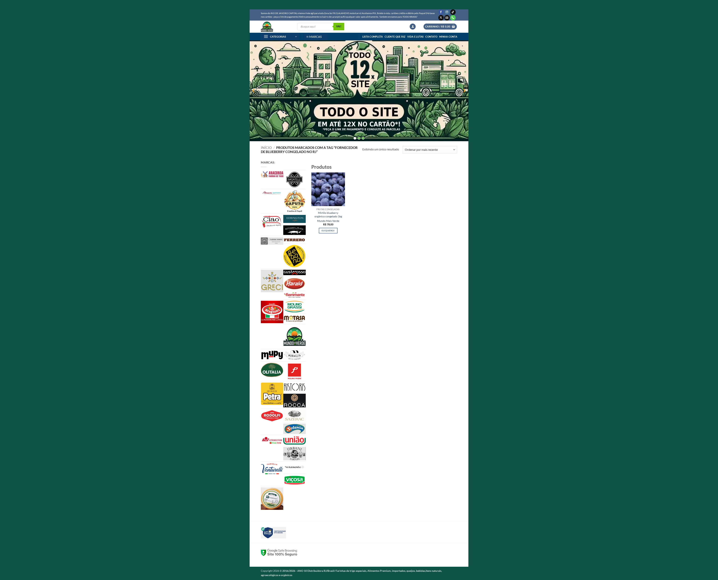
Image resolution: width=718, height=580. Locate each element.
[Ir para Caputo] (294, 201)
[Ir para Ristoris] (294, 386)
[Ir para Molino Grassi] (294, 306)
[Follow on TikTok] (453, 12)
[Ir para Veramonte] (294, 468)
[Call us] (453, 18)
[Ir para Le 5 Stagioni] (272, 312)
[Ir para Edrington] (294, 219)
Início (266, 148)
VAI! (338, 26)
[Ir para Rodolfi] (272, 416)
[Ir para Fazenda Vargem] (272, 241)
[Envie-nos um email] (447, 18)
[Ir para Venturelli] (272, 469)
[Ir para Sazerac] (294, 416)
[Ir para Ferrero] (294, 240)
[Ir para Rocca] (294, 400)
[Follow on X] (441, 18)
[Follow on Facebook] (441, 12)
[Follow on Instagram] (447, 12)
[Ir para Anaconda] (272, 174)
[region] (359, 90)
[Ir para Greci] (272, 281)
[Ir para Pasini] (294, 371)
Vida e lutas (415, 36)
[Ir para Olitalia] (272, 370)
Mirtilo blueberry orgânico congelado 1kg (328, 214)
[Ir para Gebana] (294, 256)
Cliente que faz (395, 36)
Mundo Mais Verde (328, 220)
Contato (431, 36)
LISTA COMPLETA (372, 36)
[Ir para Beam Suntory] (272, 193)
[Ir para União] (294, 440)
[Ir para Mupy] (272, 355)
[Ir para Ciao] (272, 221)
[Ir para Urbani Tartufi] (294, 453)
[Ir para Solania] (294, 429)
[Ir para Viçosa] (294, 480)
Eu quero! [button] (328, 230)
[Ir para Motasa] (294, 319)
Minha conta (448, 36)
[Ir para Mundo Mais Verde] (294, 336)
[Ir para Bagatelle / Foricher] (294, 179)
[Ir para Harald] (294, 283)
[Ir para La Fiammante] (294, 295)
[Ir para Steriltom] (272, 440)
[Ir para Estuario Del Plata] (294, 230)
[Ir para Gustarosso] (294, 272)
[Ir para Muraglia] (294, 355)
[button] (413, 27)
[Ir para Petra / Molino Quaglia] (272, 393)
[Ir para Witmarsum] (272, 498)
